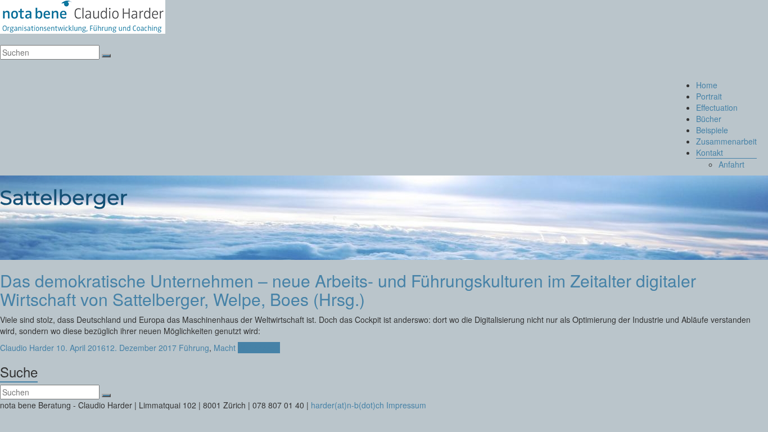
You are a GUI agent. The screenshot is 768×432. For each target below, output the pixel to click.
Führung (194, 347)
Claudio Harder (27, 347)
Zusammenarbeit (726, 141)
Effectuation (717, 107)
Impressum (406, 405)
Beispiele (712, 130)
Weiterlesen (259, 347)
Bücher (708, 118)
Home (706, 85)
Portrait (709, 96)
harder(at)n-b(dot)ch (347, 405)
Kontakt (709, 152)
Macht (225, 347)
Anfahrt (731, 164)
